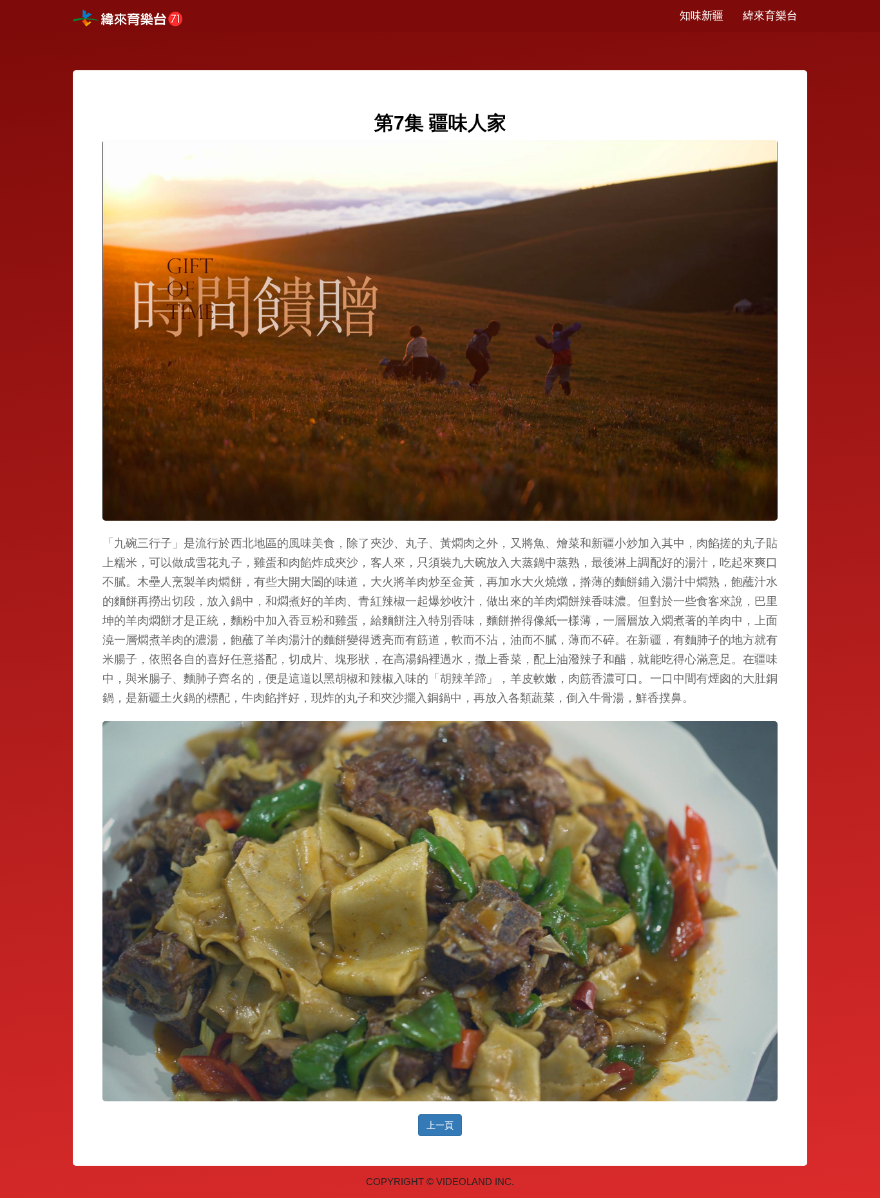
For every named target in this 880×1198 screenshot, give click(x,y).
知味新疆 (701, 16)
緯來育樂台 (770, 16)
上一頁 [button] (440, 1125)
